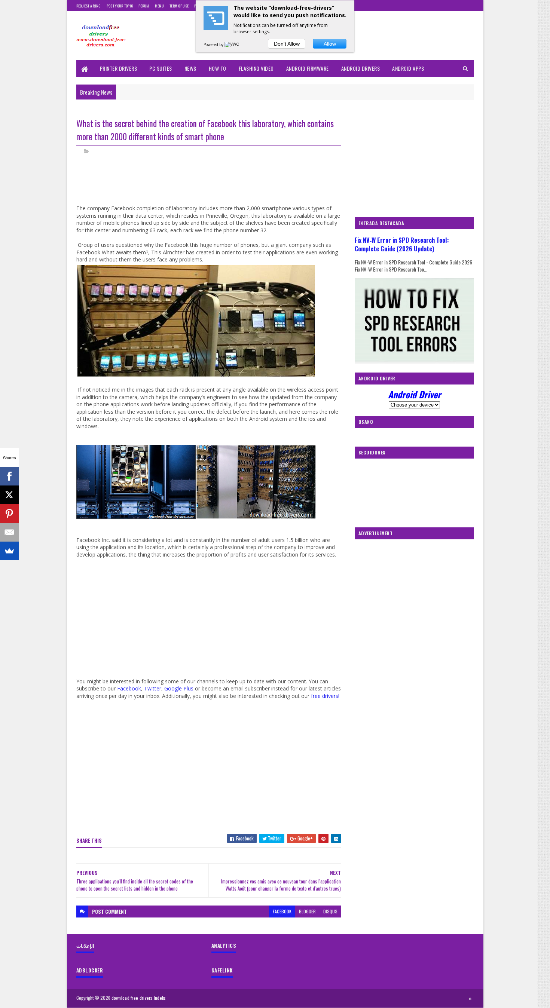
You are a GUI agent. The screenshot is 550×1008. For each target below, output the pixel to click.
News (190, 68)
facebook (282, 911)
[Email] (9, 532)
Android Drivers (360, 68)
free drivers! (325, 695)
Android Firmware (307, 68)
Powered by (214, 44)
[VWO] (232, 44)
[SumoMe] (9, 551)
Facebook (129, 688)
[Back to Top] (470, 999)
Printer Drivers (118, 68)
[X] (9, 494)
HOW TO (217, 68)
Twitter (152, 688)
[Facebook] (9, 476)
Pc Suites (160, 68)
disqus (330, 911)
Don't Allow (287, 44)
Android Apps (408, 68)
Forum (143, 6)
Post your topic (120, 6)
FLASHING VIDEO (256, 68)
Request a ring (88, 6)
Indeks (160, 998)
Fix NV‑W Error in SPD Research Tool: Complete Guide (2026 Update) (402, 244)
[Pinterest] (9, 513)
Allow (330, 44)
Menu (159, 6)
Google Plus (178, 688)
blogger (307, 911)
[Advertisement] (212, 186)
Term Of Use (179, 6)
